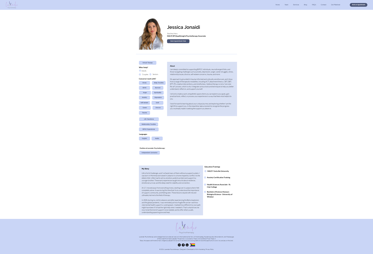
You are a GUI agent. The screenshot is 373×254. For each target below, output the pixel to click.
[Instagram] (179, 245)
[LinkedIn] (187, 245)
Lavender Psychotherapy (171, 249)
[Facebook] (183, 245)
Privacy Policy (210, 249)
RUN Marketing (200, 249)
